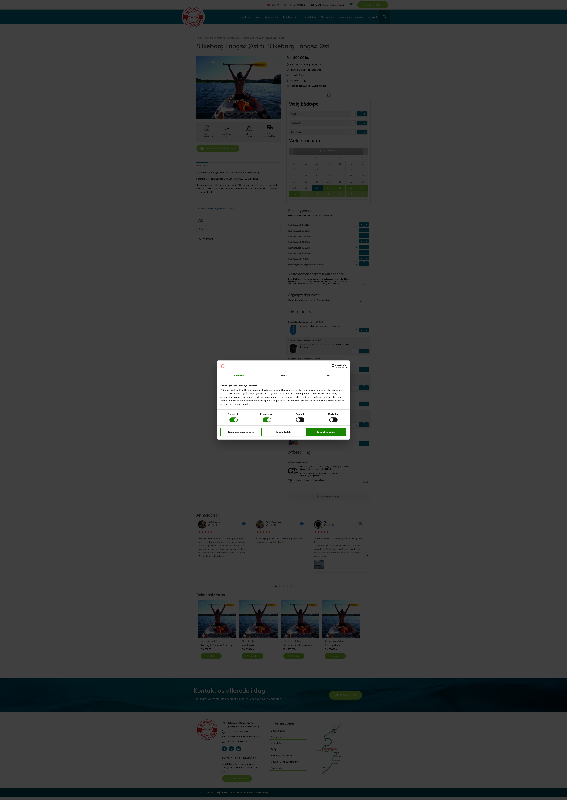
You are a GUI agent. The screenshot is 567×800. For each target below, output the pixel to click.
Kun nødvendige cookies (241, 432)
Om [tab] (328, 376)
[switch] (267, 419)
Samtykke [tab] (239, 376)
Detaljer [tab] (284, 376)
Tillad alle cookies (326, 432)
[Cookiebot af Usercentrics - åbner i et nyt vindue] (334, 366)
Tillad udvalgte (283, 432)
